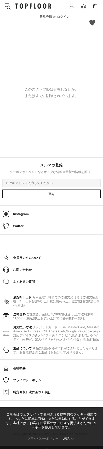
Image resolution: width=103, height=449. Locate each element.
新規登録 (46, 16)
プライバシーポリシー (42, 438)
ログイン (63, 16)
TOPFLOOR (33, 6)
